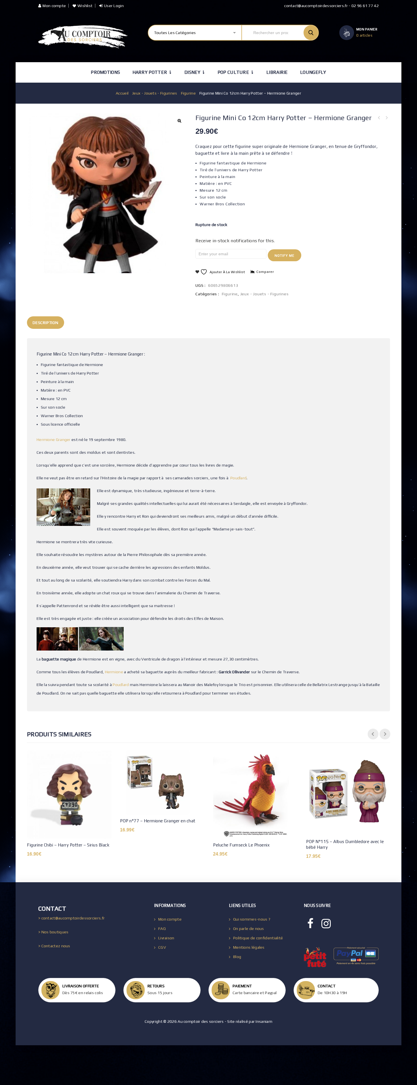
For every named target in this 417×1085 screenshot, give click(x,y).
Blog (237, 956)
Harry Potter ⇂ (152, 72)
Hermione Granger (54, 439)
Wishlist (84, 5)
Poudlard (238, 478)
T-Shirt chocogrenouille (379, 118)
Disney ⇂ (194, 72)
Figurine (188, 93)
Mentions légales (249, 947)
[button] (179, 121)
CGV (162, 947)
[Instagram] (326, 924)
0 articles (364, 35)
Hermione (114, 672)
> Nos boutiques (53, 932)
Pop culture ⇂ (236, 72)
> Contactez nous (54, 946)
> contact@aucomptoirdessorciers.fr (71, 918)
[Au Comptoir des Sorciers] (82, 36)
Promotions (105, 72)
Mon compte (54, 5)
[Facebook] (310, 924)
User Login (114, 5)
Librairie (277, 72)
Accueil (122, 93)
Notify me (284, 256)
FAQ (162, 928)
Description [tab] (45, 322)
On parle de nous (248, 928)
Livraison (166, 938)
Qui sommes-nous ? (251, 919)
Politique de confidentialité (258, 938)
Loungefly (313, 72)
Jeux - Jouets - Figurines (154, 93)
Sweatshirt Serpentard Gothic (386, 118)
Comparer (265, 272)
